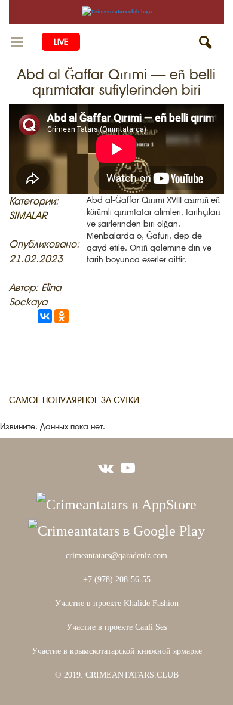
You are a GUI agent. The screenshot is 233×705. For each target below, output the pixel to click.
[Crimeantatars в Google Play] (116, 529)
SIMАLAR (28, 215)
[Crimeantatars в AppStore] (116, 503)
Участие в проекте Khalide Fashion (117, 603)
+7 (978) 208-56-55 (117, 579)
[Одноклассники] (61, 316)
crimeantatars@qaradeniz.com (116, 555)
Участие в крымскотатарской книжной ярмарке (117, 651)
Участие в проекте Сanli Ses (116, 627)
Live (61, 42)
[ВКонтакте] (45, 316)
